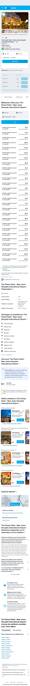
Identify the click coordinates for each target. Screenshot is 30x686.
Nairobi (18, 682)
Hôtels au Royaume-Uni (7, 652)
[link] (12, 423)
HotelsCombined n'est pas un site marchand (13, 670)
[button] (2, 7)
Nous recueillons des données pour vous (12, 672)
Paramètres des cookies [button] (6, 277)
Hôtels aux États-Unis (7, 645)
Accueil (6, 682)
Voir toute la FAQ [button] (15, 574)
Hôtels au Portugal (6, 649)
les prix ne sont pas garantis (12, 665)
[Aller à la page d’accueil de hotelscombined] (10, 8)
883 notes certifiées (15, 49)
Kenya (11, 682)
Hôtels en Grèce (6, 654)
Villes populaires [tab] (17, 630)
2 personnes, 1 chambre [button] (9, 57)
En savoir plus (6, 270)
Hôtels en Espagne (6, 656)
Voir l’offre (20, 420)
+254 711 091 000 (6, 47)
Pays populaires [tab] (6, 630)
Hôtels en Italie (5, 658)
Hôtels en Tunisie (6, 639)
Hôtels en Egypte (6, 647)
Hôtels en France (6, 643)
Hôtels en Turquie (6, 641)
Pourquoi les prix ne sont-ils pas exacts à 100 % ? (14, 675)
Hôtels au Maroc (6, 637)
